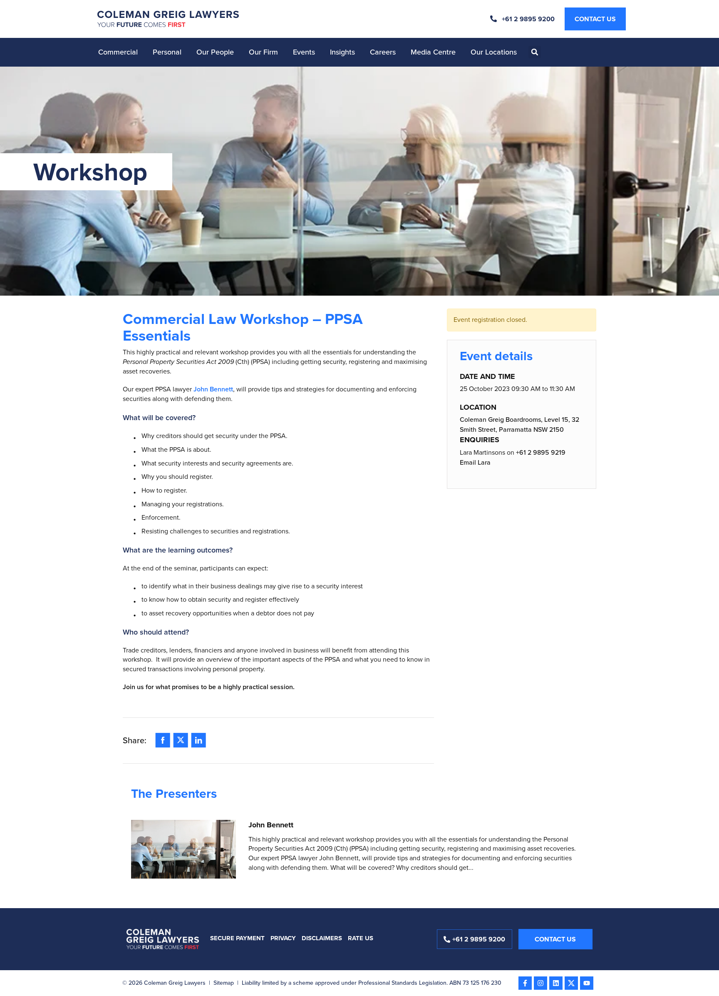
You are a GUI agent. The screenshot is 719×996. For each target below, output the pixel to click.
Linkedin (198, 737)
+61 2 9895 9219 (540, 452)
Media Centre (433, 52)
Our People (215, 52)
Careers (383, 52)
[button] (534, 52)
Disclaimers (322, 938)
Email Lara (475, 462)
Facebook (163, 737)
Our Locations (494, 52)
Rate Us (360, 938)
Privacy (283, 938)
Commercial (118, 52)
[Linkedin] (556, 983)
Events (304, 52)
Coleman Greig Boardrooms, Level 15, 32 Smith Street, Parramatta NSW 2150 (519, 424)
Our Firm (263, 52)
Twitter (181, 737)
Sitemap (223, 983)
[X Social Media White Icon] (571, 983)
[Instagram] (540, 983)
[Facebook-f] (525, 983)
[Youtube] (586, 983)
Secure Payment (237, 938)
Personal (167, 52)
